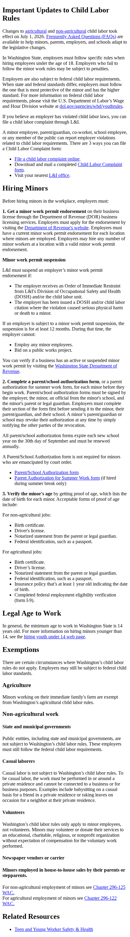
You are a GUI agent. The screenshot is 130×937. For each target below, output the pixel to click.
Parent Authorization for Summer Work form (57, 477)
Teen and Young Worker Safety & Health (54, 929)
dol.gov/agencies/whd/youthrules (91, 106)
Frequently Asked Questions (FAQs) (81, 36)
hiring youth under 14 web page (54, 636)
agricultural (36, 31)
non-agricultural (71, 31)
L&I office (59, 175)
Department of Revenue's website (56, 227)
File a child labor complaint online (47, 158)
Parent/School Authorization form (47, 472)
